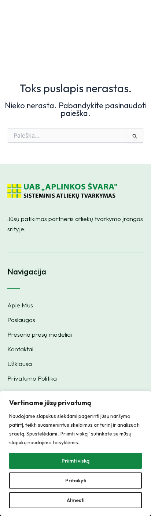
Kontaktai (20, 349)
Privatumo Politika (32, 378)
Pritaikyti (75, 480)
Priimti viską (75, 460)
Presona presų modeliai (39, 334)
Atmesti (75, 500)
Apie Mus (20, 305)
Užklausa (19, 363)
